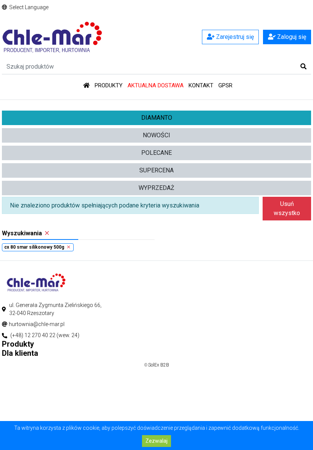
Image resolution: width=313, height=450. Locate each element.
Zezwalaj (156, 441)
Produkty (109, 85)
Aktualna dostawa (155, 85)
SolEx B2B (158, 365)
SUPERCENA (156, 170)
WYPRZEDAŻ (156, 187)
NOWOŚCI (156, 135)
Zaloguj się (291, 36)
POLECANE (156, 152)
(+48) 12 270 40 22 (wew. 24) (44, 335)
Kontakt (201, 85)
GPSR (225, 85)
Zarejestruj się (234, 36)
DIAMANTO (156, 117)
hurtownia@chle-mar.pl (37, 324)
